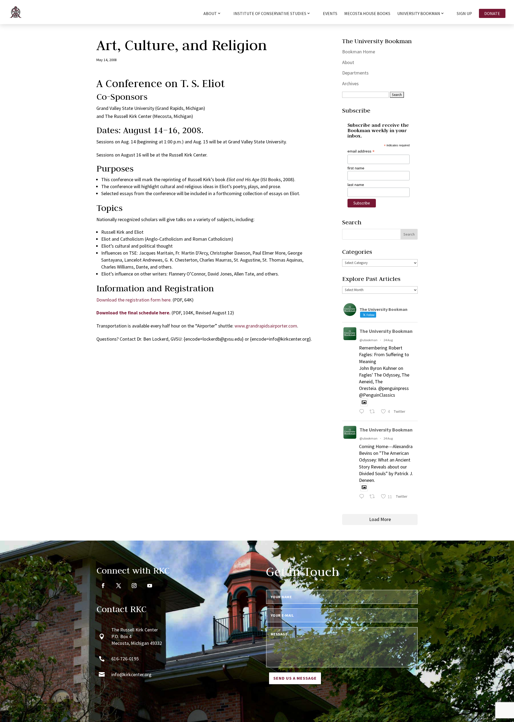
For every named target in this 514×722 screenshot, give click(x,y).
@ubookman (368, 340)
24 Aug (388, 340)
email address (361, 151)
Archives (350, 83)
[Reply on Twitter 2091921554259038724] (363, 497)
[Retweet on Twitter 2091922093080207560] (373, 412)
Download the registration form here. (134, 300)
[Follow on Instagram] (134, 585)
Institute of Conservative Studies (269, 13)
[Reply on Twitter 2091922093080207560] (363, 412)
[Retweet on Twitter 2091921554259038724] (373, 497)
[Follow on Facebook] (103, 585)
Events (330, 14)
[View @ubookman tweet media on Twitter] (364, 402)
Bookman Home (358, 52)
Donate (492, 13)
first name (355, 168)
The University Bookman (386, 331)
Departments (355, 73)
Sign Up (464, 14)
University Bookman (418, 13)
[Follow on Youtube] (149, 585)
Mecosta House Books (367, 14)
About (348, 62)
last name (355, 185)
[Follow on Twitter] (118, 585)
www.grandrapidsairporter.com (266, 326)
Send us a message (295, 678)
